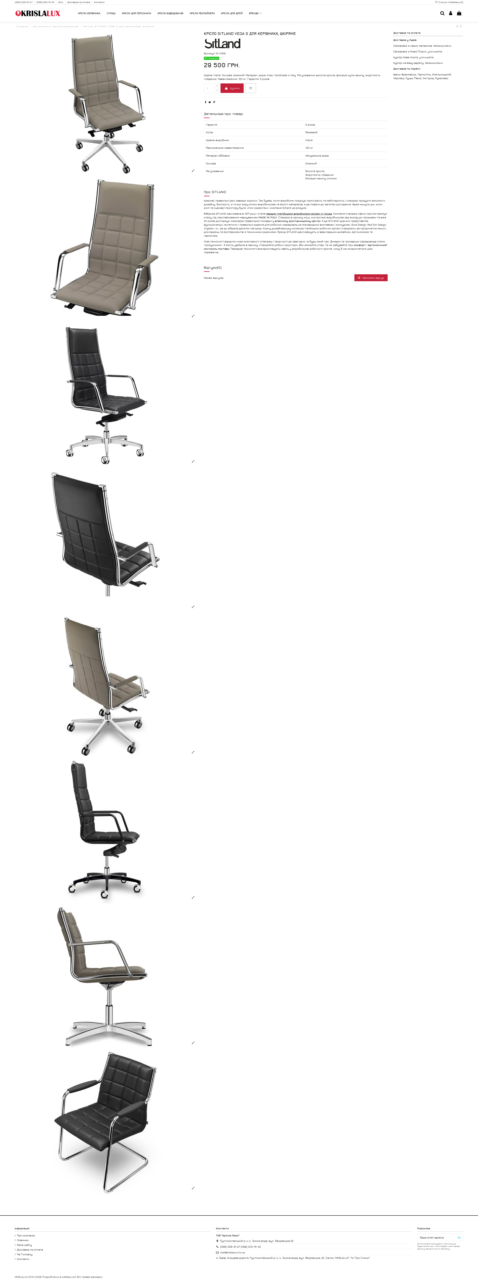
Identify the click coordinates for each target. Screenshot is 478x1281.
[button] (255, 13)
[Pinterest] (214, 102)
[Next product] (461, 26)
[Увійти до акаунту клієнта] (451, 13)
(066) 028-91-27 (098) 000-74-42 (240, 1246)
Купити (235, 88)
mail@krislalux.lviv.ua (232, 1252)
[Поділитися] (205, 102)
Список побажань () (450, 2)
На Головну (24, 1254)
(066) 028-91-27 (24, 2)
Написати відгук (373, 277)
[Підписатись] (459, 1237)
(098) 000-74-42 (45, 2)
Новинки (23, 1240)
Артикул (209, 53)
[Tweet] (210, 102)
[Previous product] (458, 26)
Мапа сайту (24, 1244)
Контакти (99, 2)
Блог (61, 2)
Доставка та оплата (79, 2)
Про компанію (26, 1235)
